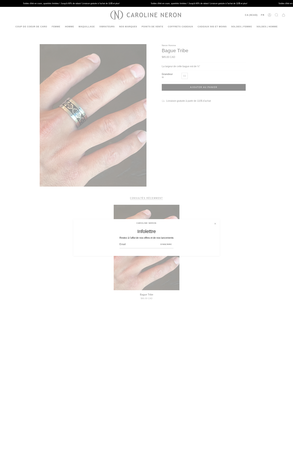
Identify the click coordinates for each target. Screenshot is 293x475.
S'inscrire (166, 244)
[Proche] (215, 223)
